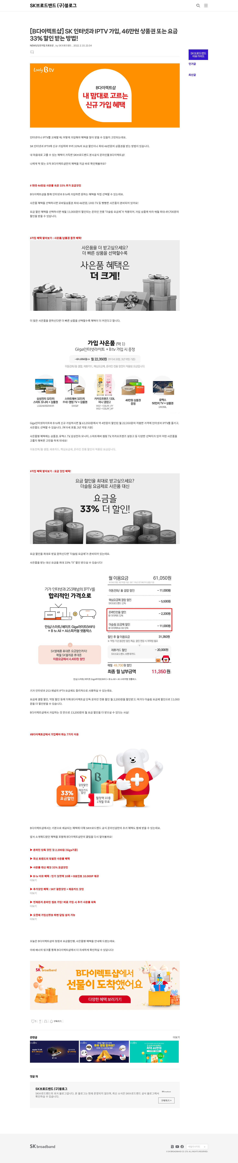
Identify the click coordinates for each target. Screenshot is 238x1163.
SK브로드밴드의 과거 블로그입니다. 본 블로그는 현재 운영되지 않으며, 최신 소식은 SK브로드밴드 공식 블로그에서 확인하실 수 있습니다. (97, 1094)
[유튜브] (177, 1146)
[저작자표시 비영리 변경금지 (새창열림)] (68, 1021)
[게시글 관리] (46, 1021)
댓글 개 (34, 1076)
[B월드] (172, 1146)
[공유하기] (40, 1021)
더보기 (176, 1037)
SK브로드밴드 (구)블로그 (53, 5)
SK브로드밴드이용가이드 (198, 55)
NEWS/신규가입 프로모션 (41, 46)
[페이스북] (182, 1146)
